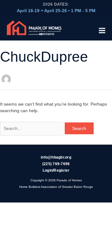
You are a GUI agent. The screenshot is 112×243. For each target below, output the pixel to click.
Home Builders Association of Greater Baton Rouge (56, 186)
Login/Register (56, 170)
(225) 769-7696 (56, 164)
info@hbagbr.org (56, 157)
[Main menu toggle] (100, 29)
